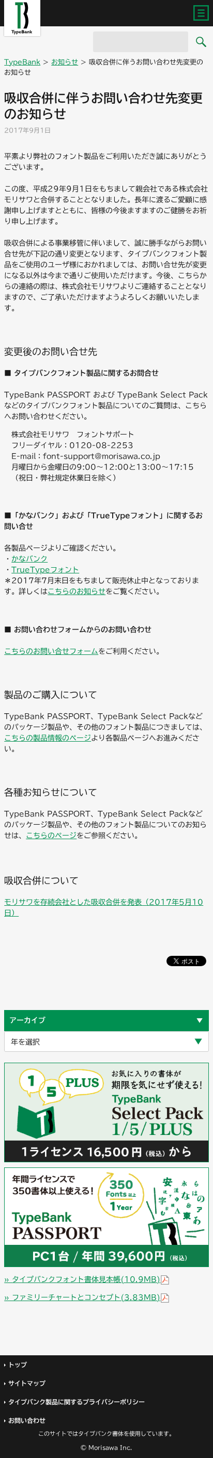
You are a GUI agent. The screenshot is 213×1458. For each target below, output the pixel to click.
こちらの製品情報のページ (47, 738)
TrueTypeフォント (45, 569)
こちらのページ (51, 835)
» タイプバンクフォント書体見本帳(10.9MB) (82, 1279)
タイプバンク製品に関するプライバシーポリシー (76, 1402)
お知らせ (64, 62)
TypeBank (22, 62)
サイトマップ (26, 1383)
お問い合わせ (26, 1420)
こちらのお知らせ (76, 591)
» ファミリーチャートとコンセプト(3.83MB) (82, 1297)
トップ (17, 1364)
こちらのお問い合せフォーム (51, 651)
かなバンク (29, 559)
